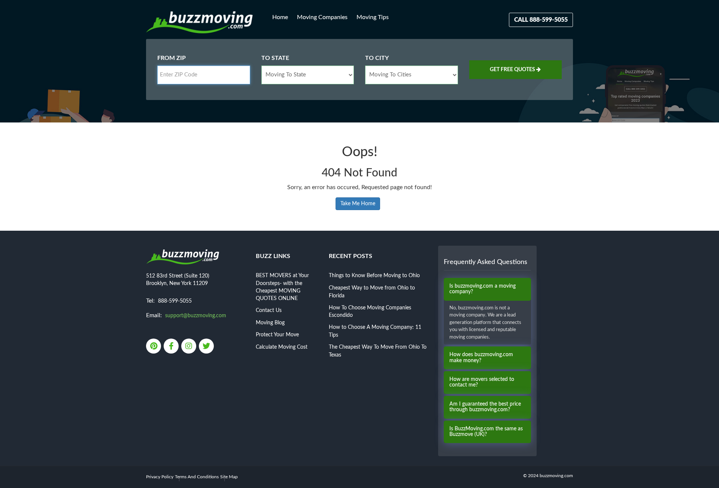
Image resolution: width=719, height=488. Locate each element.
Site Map (229, 477)
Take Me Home (357, 203)
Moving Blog (270, 322)
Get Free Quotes (513, 69)
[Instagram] (189, 347)
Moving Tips (373, 17)
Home (280, 17)
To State (275, 58)
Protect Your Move (277, 334)
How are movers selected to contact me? (481, 382)
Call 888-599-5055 (541, 20)
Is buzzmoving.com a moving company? (482, 289)
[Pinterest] (154, 347)
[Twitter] (207, 347)
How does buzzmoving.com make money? (481, 357)
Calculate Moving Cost (281, 347)
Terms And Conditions (197, 477)
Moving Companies (322, 17)
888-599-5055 (175, 301)
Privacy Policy (159, 477)
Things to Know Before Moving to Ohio (374, 275)
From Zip (171, 58)
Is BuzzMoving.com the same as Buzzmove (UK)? (486, 431)
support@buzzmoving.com (195, 315)
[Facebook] (172, 347)
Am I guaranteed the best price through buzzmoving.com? (485, 406)
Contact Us (269, 310)
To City (377, 58)
